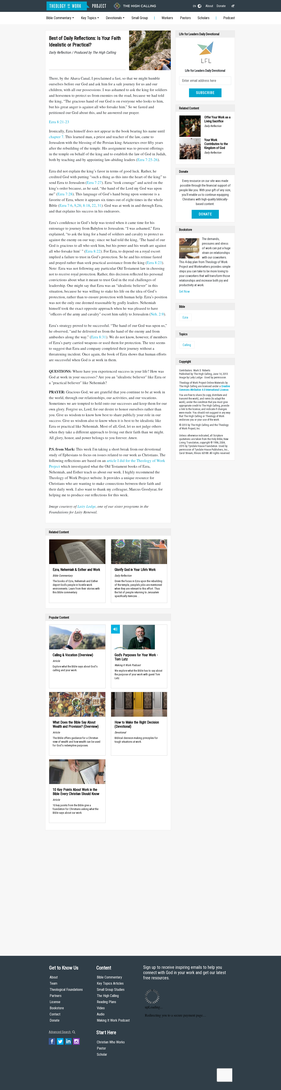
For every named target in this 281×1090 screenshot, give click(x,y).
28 (79, 205)
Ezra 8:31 (98, 336)
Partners (55, 996)
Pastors (185, 18)
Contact (55, 1014)
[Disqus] (108, 889)
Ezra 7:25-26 (147, 159)
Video (101, 1008)
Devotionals (114, 18)
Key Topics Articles (110, 983)
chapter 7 (56, 136)
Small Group (139, 18)
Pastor (101, 1048)
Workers (167, 18)
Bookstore (57, 1008)
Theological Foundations (66, 989)
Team (53, 983)
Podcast (229, 18)
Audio (100, 1014)
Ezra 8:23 (154, 262)
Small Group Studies (110, 989)
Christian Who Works (111, 1042)
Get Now (184, 291)
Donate (221, 6)
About (209, 6)
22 (94, 205)
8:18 (86, 205)
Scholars (203, 18)
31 (99, 205)
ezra (185, 317)
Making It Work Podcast (113, 1020)
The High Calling (108, 996)
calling (187, 345)
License (55, 1002)
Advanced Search (60, 1032)
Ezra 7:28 (65, 193)
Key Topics (88, 18)
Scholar (102, 1054)
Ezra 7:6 (65, 205)
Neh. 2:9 (157, 314)
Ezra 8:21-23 (59, 121)
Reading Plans (106, 1002)
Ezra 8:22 (93, 251)
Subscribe (205, 93)
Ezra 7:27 (94, 182)
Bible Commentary (58, 18)
